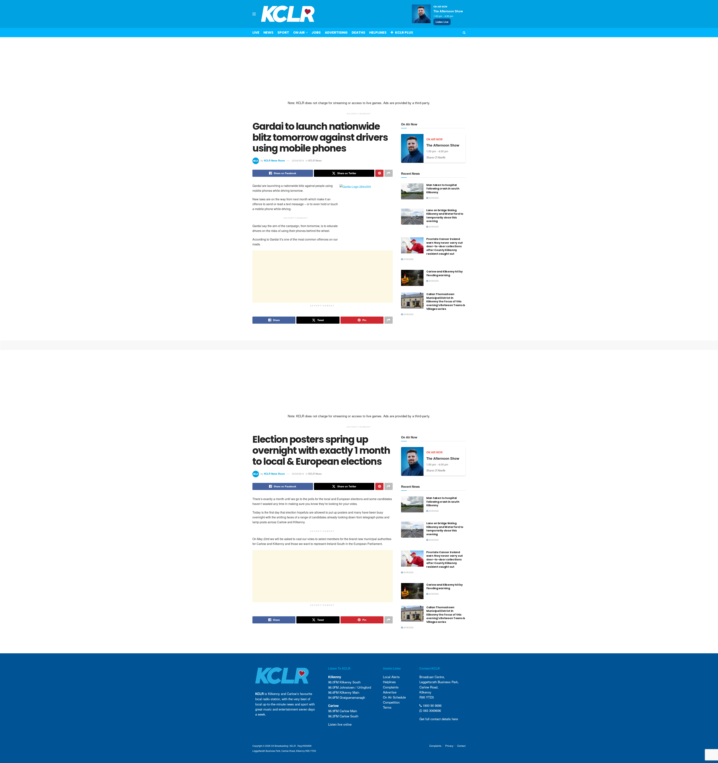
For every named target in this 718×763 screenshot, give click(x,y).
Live (255, 32)
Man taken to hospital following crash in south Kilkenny (442, 188)
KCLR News (315, 160)
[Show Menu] (254, 14)
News (268, 32)
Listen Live (442, 22)
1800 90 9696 (431, 705)
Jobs (316, 32)
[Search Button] (464, 32)
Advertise (389, 692)
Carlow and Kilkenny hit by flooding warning (444, 273)
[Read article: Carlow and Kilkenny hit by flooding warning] (412, 278)
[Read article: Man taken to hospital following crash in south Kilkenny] (412, 191)
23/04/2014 (298, 160)
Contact (461, 745)
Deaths (358, 32)
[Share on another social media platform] (388, 173)
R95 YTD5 (426, 697)
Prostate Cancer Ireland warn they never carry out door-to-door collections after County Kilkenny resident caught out (444, 246)
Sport (283, 32)
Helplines (377, 32)
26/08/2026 (433, 197)
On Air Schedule (394, 697)
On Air (299, 32)
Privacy (449, 745)
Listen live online (340, 724)
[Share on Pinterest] (379, 173)
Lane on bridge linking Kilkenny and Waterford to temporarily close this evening (444, 215)
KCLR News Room (274, 160)
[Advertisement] (359, 69)
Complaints (391, 687)
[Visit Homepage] (288, 14)
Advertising (336, 32)
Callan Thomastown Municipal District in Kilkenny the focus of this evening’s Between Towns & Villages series (445, 301)
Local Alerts (391, 676)
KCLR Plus (404, 32)
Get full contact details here (438, 718)
